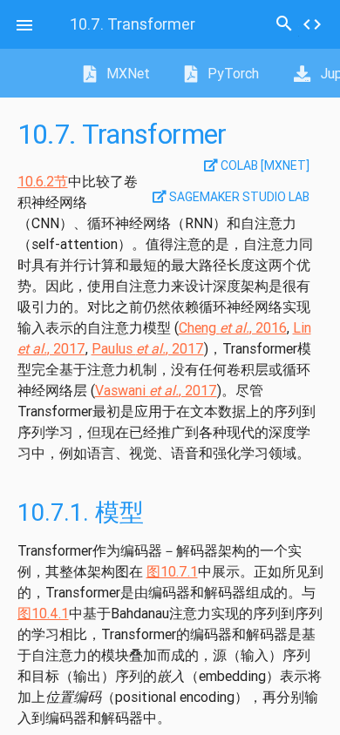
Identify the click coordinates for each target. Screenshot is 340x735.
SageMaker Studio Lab (238, 197)
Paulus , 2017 (148, 348)
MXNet (126, 73)
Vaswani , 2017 (156, 390)
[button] (24, 24)
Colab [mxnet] (263, 165)
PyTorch (231, 73)
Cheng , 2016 (233, 327)
